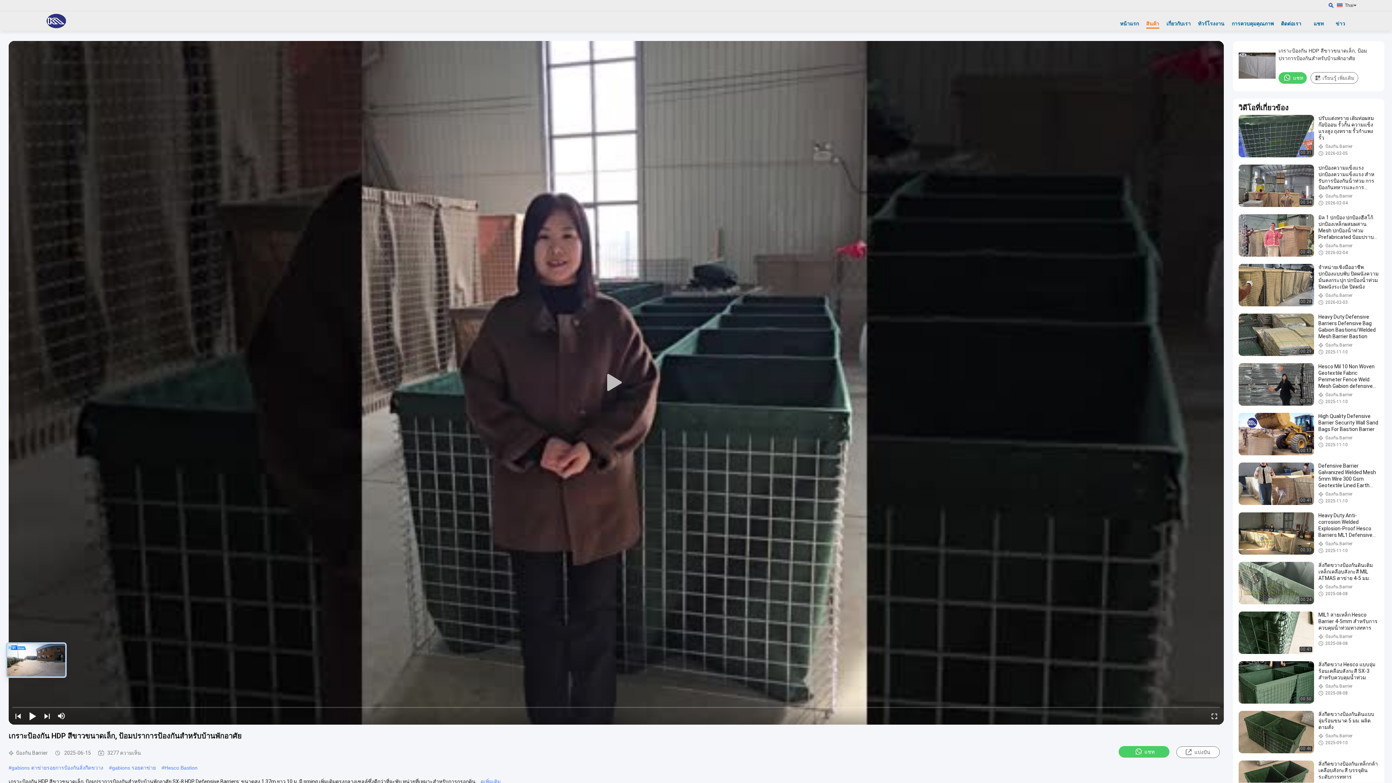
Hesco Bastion (181, 768)
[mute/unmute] (61, 715)
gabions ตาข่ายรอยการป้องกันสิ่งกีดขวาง (57, 768)
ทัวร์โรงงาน (1211, 23)
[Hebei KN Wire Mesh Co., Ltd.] (56, 21)
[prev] (18, 715)
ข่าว (1340, 23)
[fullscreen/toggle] (1214, 715)
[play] (616, 383)
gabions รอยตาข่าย (134, 768)
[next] (47, 715)
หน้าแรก (1129, 23)
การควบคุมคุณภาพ (1253, 23)
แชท (1319, 23)
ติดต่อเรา (1291, 23)
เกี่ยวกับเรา (1179, 23)
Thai (1349, 5)
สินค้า (1152, 23)
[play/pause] (32, 715)
